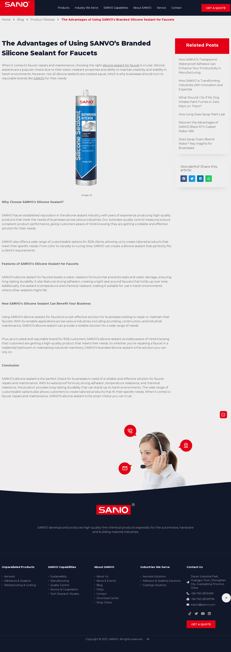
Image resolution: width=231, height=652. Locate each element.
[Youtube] (203, 613)
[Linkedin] (209, 613)
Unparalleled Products (18, 567)
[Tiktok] (190, 613)
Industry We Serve (86, 7)
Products (63, 7)
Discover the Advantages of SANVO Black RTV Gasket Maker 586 (198, 127)
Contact (176, 7)
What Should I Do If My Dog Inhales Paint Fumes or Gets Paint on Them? (199, 102)
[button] (215, 8)
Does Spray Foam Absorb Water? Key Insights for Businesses (197, 144)
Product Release (42, 19)
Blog (20, 19)
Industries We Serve (155, 567)
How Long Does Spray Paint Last (202, 114)
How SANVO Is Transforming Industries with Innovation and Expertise (201, 85)
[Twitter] (196, 613)
